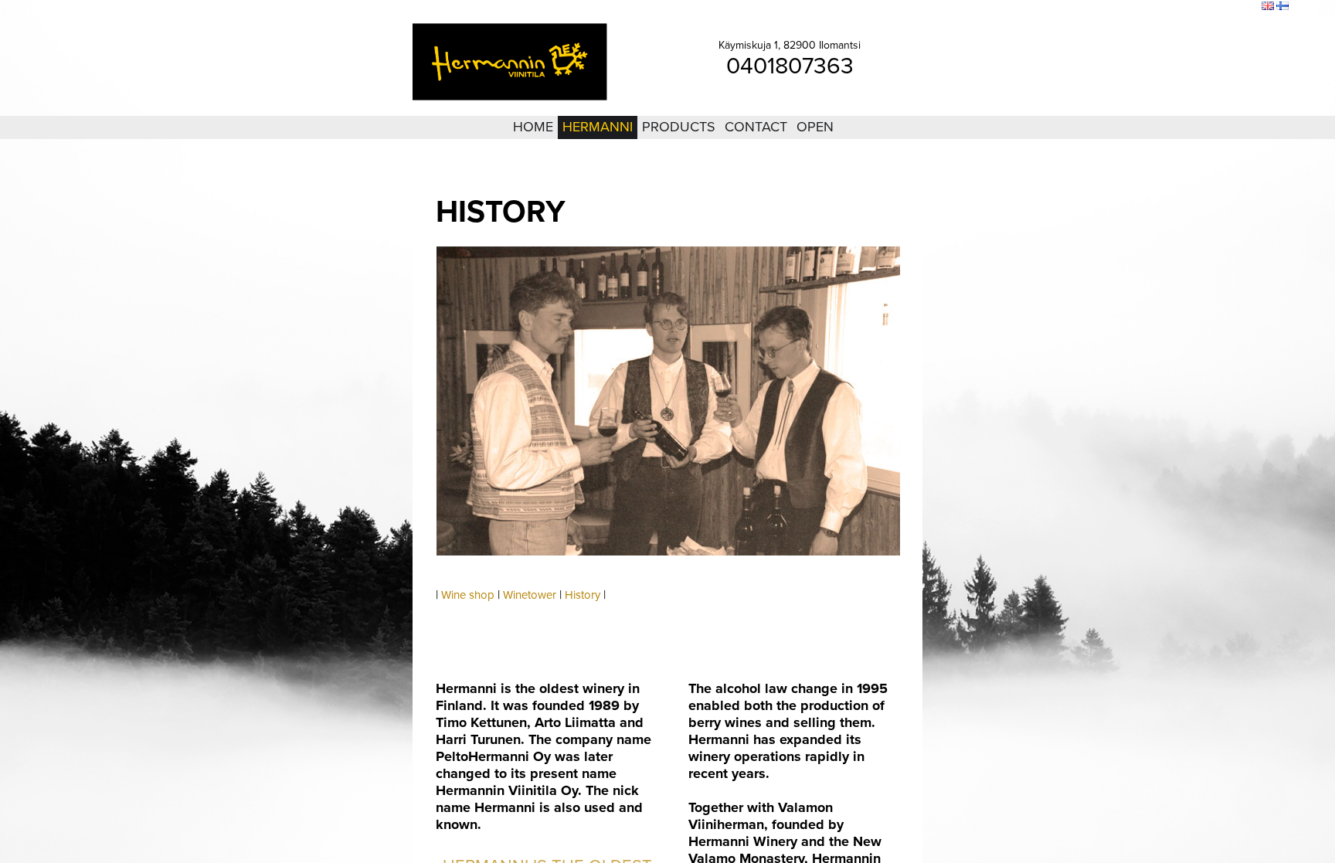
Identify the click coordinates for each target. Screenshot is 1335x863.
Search (1239, 7)
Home (533, 126)
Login (1164, 7)
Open (815, 126)
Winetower (529, 595)
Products (678, 126)
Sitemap (1201, 7)
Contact (756, 126)
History (582, 595)
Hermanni (597, 126)
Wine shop (467, 595)
